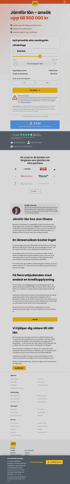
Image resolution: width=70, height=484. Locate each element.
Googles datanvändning (14, 470)
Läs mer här (17, 474)
